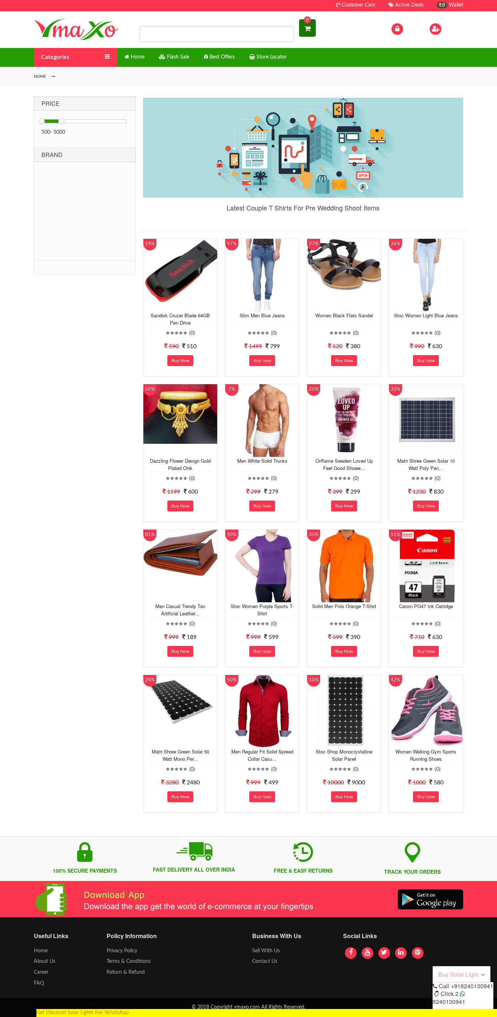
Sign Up (451, 28)
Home (41, 950)
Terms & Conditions (129, 961)
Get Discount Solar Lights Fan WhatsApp (82, 1012)
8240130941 (449, 1001)
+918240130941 (472, 986)
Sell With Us (266, 950)
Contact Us (264, 961)
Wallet (452, 5)
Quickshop (188, 306)
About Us (44, 961)
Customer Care (357, 5)
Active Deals (409, 5)
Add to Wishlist (174, 306)
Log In (411, 28)
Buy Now (180, 360)
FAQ (39, 983)
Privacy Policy (122, 950)
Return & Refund (126, 972)
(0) (192, 333)
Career (41, 972)
